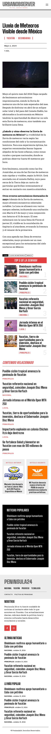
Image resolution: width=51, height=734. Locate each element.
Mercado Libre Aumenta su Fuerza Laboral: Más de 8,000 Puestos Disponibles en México (13, 488)
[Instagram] (13, 628)
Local (22, 329)
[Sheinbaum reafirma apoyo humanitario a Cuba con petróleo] (10, 271)
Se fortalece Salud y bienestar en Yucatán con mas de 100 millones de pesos (22, 445)
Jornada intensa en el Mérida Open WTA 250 (31, 324)
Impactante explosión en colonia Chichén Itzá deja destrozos (25, 431)
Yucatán (11, 38)
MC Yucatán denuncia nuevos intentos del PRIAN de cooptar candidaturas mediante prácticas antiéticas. (37, 487)
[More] (29, 56)
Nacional (23, 276)
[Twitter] (12, 56)
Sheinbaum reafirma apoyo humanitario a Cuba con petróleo (30, 269)
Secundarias (24, 38)
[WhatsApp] (23, 56)
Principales (24, 293)
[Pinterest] (18, 56)
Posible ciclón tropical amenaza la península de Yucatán (32, 286)
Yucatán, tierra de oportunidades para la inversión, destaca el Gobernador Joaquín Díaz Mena (32, 343)
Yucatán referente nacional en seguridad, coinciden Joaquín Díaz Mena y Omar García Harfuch (31, 305)
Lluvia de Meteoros (17, 255)
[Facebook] (6, 56)
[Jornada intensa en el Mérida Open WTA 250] (10, 325)
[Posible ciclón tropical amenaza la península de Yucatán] (10, 287)
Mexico (29, 255)
